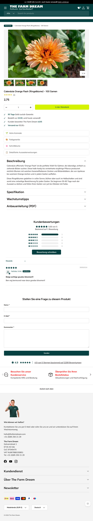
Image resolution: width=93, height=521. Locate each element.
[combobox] (46, 13)
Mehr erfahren (63, 2)
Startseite (8, 26)
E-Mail (6, 316)
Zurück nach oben (46, 389)
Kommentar (8, 327)
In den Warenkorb (62, 107)
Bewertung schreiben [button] (46, 252)
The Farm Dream (14, 515)
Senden (46, 353)
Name (6, 305)
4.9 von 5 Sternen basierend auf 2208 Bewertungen (58, 362)
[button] (33, 234)
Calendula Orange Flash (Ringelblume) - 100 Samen (31, 25)
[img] (11, 268)
